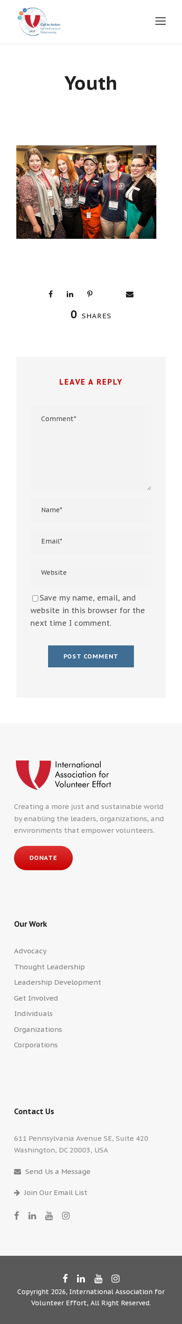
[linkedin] (32, 1215)
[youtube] (49, 1215)
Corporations (36, 1044)
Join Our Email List (55, 1192)
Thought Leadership (49, 966)
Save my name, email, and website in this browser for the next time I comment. (87, 610)
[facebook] (16, 1215)
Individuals (33, 1013)
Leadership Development (57, 982)
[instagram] (66, 1215)
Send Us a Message (58, 1171)
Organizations (38, 1029)
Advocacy (30, 950)
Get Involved (36, 998)
